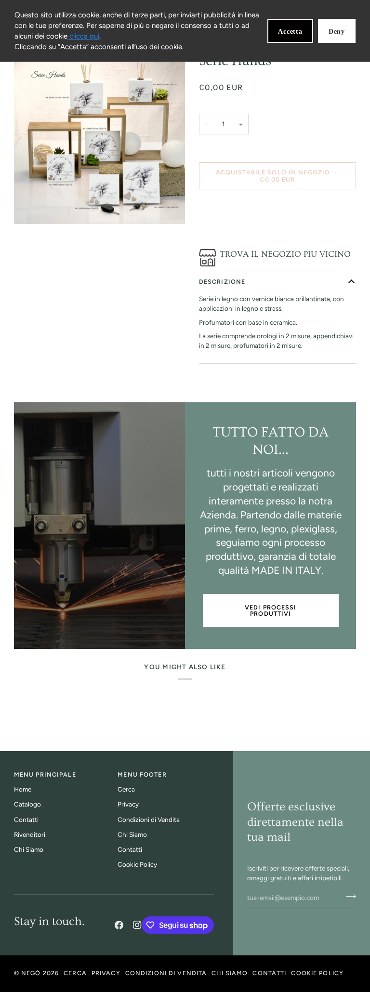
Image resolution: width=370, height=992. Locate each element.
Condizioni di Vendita (149, 819)
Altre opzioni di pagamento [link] (238, 234)
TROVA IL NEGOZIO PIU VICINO (285, 254)
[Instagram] (137, 925)
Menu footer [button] (142, 774)
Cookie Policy (137, 864)
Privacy (128, 804)
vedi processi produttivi (271, 610)
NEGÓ (31, 973)
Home (22, 789)
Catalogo (27, 804)
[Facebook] (119, 925)
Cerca (126, 789)
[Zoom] (99, 138)
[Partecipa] (348, 896)
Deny (337, 31)
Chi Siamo (28, 849)
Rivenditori (29, 834)
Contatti (26, 819)
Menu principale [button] (45, 774)
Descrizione (222, 281)
